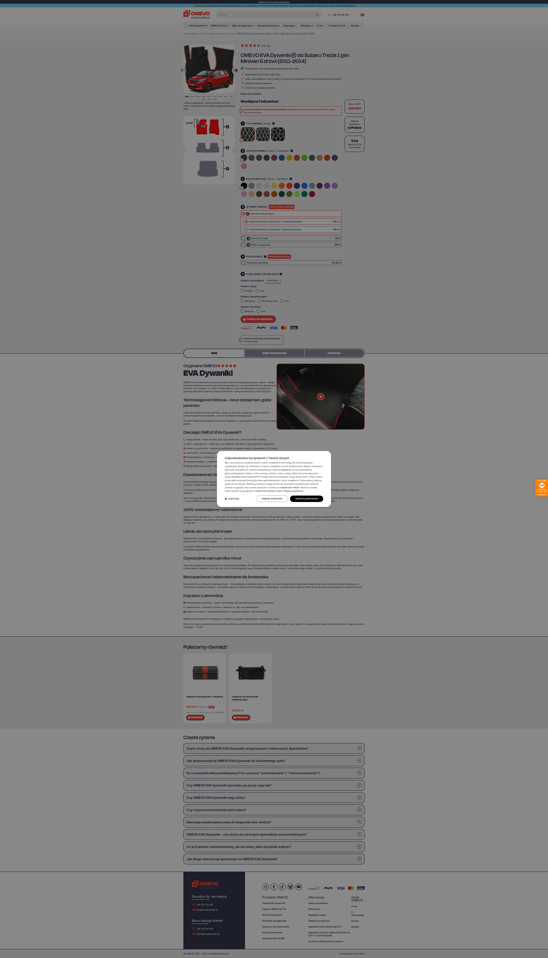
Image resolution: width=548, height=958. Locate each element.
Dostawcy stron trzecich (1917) (246, 476)
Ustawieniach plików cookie (268, 490)
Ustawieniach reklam (289, 487)
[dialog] (274, 479)
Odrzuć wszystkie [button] (272, 498)
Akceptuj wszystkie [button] (306, 498)
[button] (232, 498)
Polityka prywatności (293, 490)
